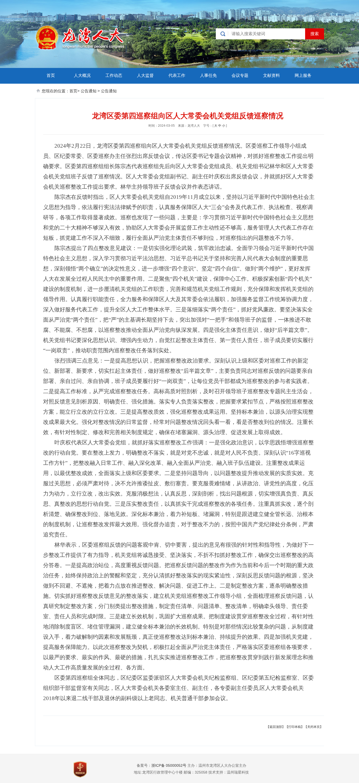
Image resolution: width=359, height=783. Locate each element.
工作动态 (113, 75)
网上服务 (303, 75)
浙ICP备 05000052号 (168, 765)
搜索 (314, 33)
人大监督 (145, 75)
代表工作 (176, 75)
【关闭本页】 (313, 727)
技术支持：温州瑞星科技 (228, 772)
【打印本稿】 (294, 727)
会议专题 (240, 75)
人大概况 (82, 75)
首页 (51, 75)
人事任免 (208, 75)
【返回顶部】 (275, 727)
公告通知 (89, 91)
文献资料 (271, 75)
